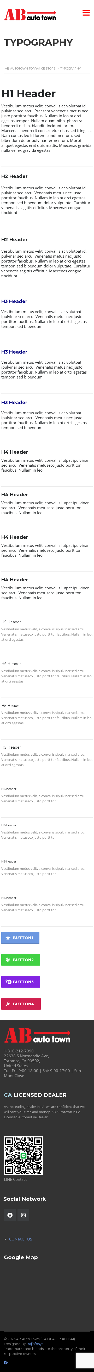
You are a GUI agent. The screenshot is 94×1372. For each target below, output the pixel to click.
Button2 (23, 959)
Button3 (23, 982)
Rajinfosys (35, 1344)
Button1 (23, 937)
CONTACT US (20, 1239)
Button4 (23, 1004)
